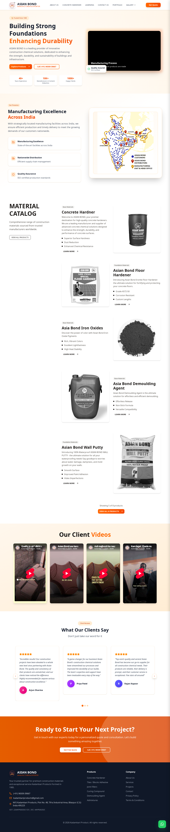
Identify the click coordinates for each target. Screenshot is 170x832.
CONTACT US (103, 5)
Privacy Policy (132, 795)
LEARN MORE (69, 251)
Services (130, 782)
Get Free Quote (70, 750)
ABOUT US (54, 5)
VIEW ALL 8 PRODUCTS (109, 511)
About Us (130, 777)
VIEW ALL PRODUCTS (20, 237)
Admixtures (92, 800)
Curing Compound (95, 791)
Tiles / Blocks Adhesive (97, 782)
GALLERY (129, 5)
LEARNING (89, 5)
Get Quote (153, 5)
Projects (130, 786)
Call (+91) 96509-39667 (46, 66)
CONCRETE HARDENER (71, 5)
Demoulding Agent (96, 795)
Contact (129, 791)
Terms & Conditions (135, 800)
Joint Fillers (92, 786)
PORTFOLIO (117, 5)
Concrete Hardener (96, 777)
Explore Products (18, 66)
